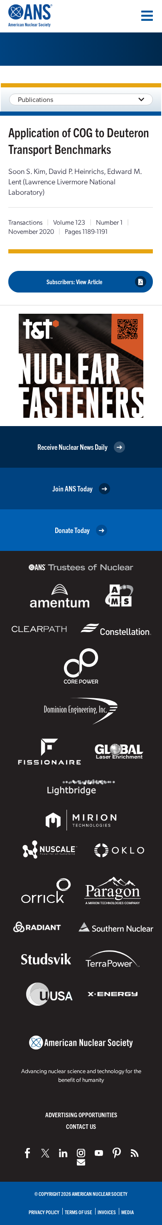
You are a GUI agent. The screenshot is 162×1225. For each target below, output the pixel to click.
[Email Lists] (81, 1162)
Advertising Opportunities (81, 1114)
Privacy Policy (44, 1212)
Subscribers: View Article (74, 281)
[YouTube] (99, 1153)
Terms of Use (78, 1212)
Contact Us (81, 1126)
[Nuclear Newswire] (134, 1153)
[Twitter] (45, 1153)
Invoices (107, 1212)
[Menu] (147, 15)
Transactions (25, 222)
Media (127, 1212)
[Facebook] (27, 1153)
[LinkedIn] (63, 1153)
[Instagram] (81, 1153)
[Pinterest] (117, 1153)
